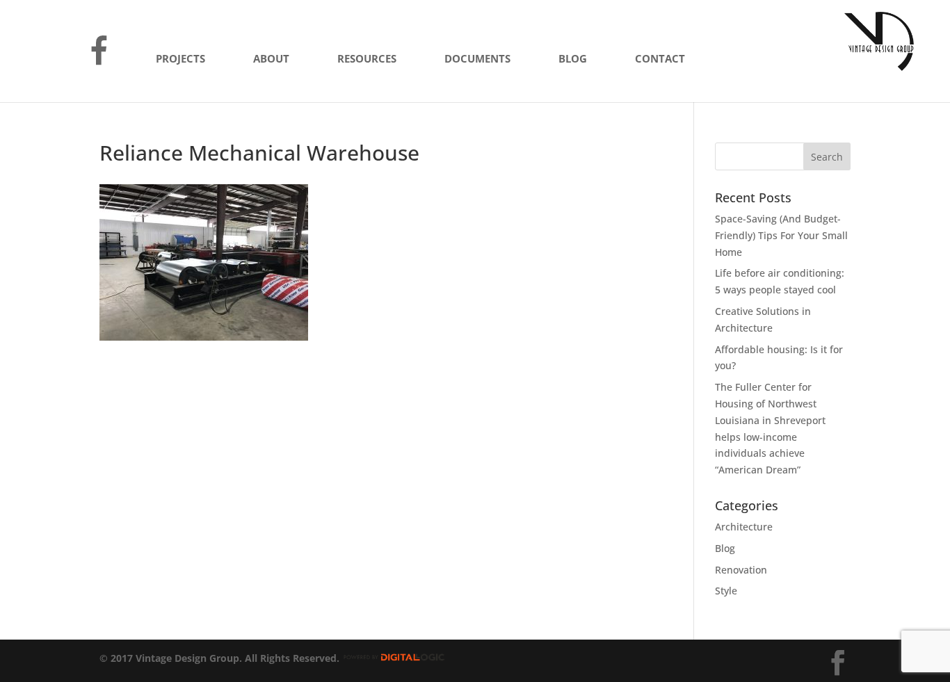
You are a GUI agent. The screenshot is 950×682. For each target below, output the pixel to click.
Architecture (744, 526)
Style (726, 590)
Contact (660, 59)
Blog (572, 59)
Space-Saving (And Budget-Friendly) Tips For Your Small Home (781, 235)
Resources (366, 59)
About (271, 59)
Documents (477, 59)
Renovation (741, 569)
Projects (180, 59)
